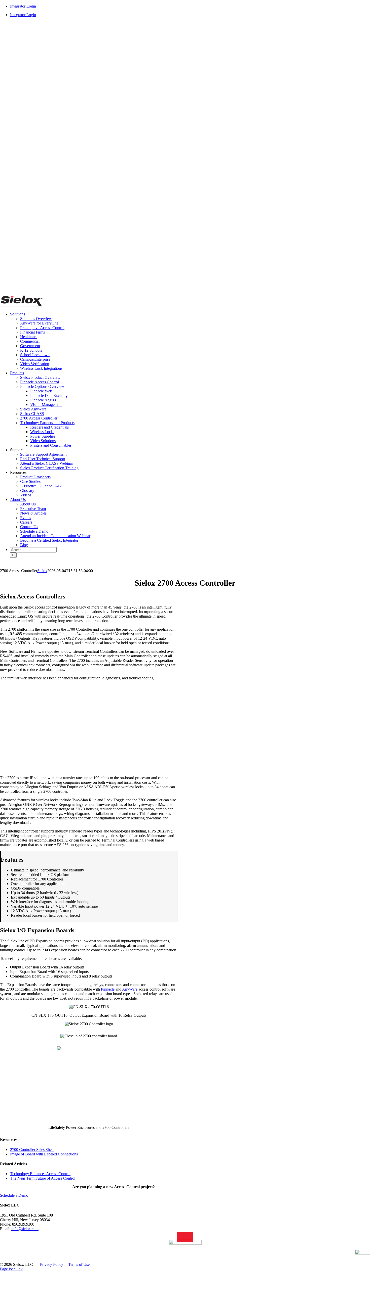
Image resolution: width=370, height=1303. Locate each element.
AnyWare (129, 989)
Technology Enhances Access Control (40, 1174)
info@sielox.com (25, 1229)
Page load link (11, 1269)
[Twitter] (190, 1237)
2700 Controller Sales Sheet (32, 1149)
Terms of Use (79, 1264)
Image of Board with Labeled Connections (44, 1154)
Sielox (42, 571)
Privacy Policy (51, 1264)
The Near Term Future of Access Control (42, 1178)
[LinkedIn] (179, 1237)
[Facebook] (185, 1237)
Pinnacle (108, 989)
